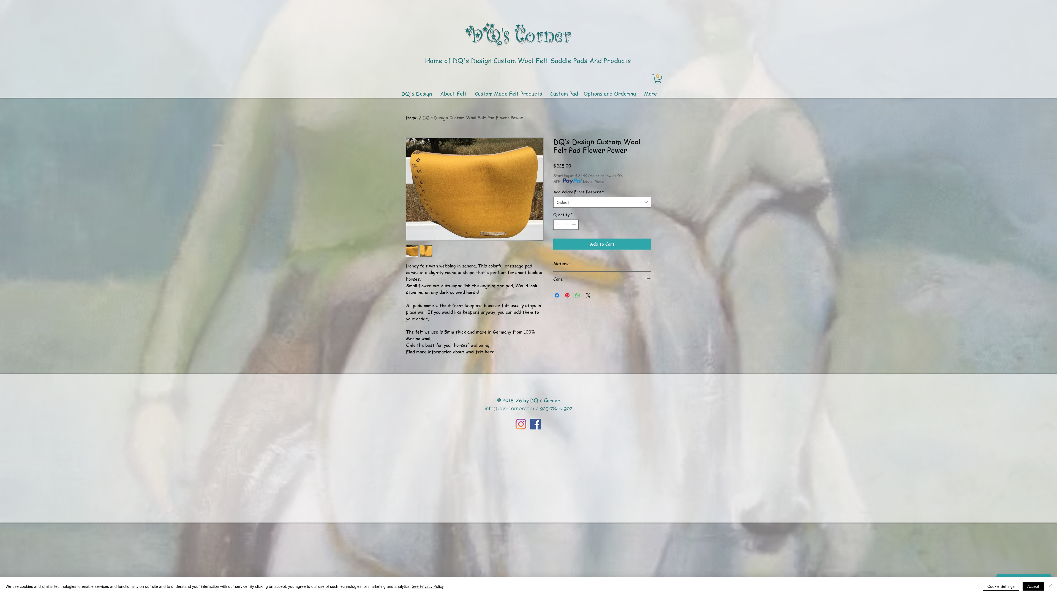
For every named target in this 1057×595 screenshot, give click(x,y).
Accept (1033, 586)
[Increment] (574, 224)
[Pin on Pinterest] (567, 295)
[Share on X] (588, 295)
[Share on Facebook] (557, 295)
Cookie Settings (1001, 586)
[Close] (1050, 586)
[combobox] (602, 202)
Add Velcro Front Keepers (578, 191)
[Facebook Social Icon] (535, 424)
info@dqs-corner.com (509, 408)
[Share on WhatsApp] (577, 295)
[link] (657, 78)
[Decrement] (557, 224)
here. (490, 352)
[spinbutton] (566, 224)
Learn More (593, 181)
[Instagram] (521, 424)
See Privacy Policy (428, 586)
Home (412, 118)
